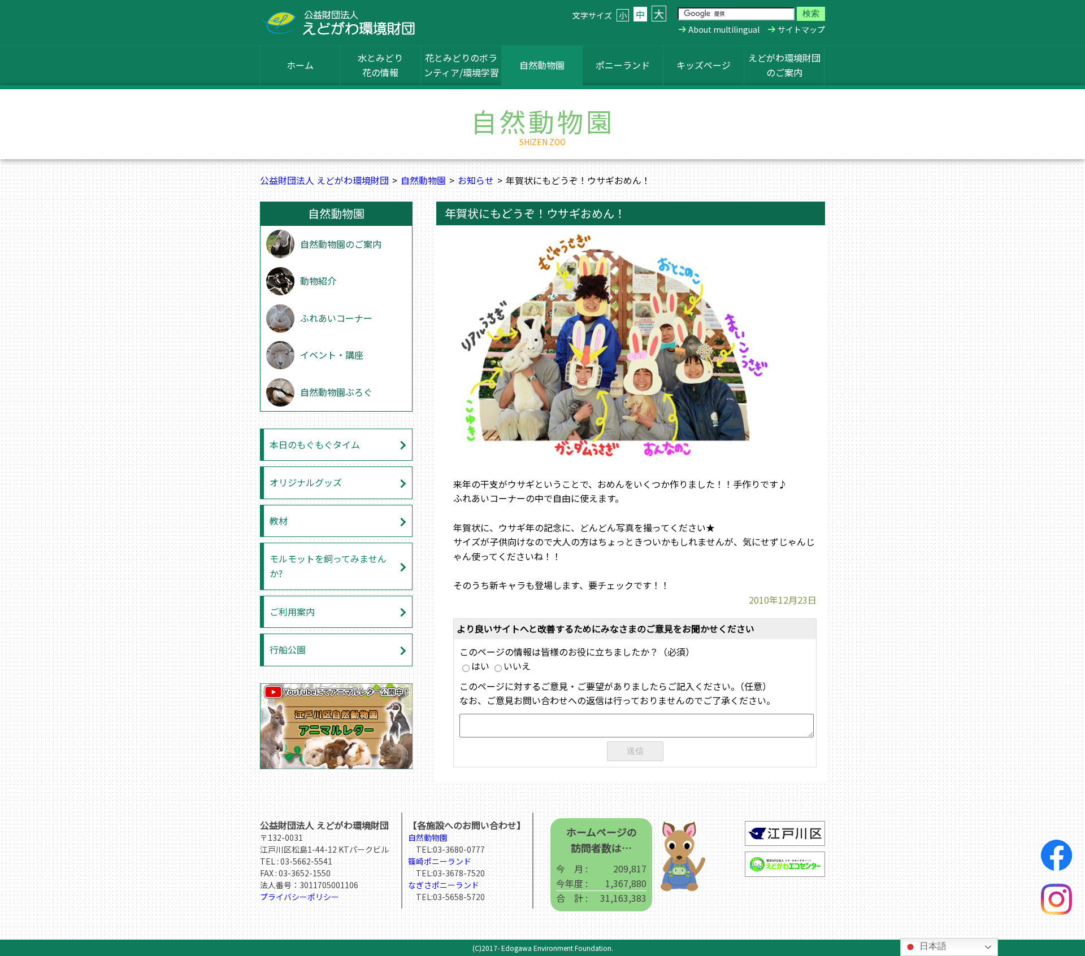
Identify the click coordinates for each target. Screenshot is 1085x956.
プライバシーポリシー (299, 896)
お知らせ (476, 180)
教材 (279, 520)
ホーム (300, 65)
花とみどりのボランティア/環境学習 (461, 65)
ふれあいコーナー (336, 318)
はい (480, 666)
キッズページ (703, 65)
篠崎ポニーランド (439, 861)
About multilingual (724, 29)
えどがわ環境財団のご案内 (784, 65)
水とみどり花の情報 (380, 65)
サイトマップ (801, 29)
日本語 (932, 946)
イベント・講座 (331, 354)
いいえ (517, 666)
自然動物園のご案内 (340, 244)
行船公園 (288, 649)
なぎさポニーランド (443, 884)
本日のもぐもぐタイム (315, 444)
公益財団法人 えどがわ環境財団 (324, 180)
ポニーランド (623, 65)
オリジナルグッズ (306, 482)
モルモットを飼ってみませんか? (328, 566)
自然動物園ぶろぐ (336, 392)
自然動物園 (542, 65)
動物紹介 (318, 280)
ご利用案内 (292, 611)
